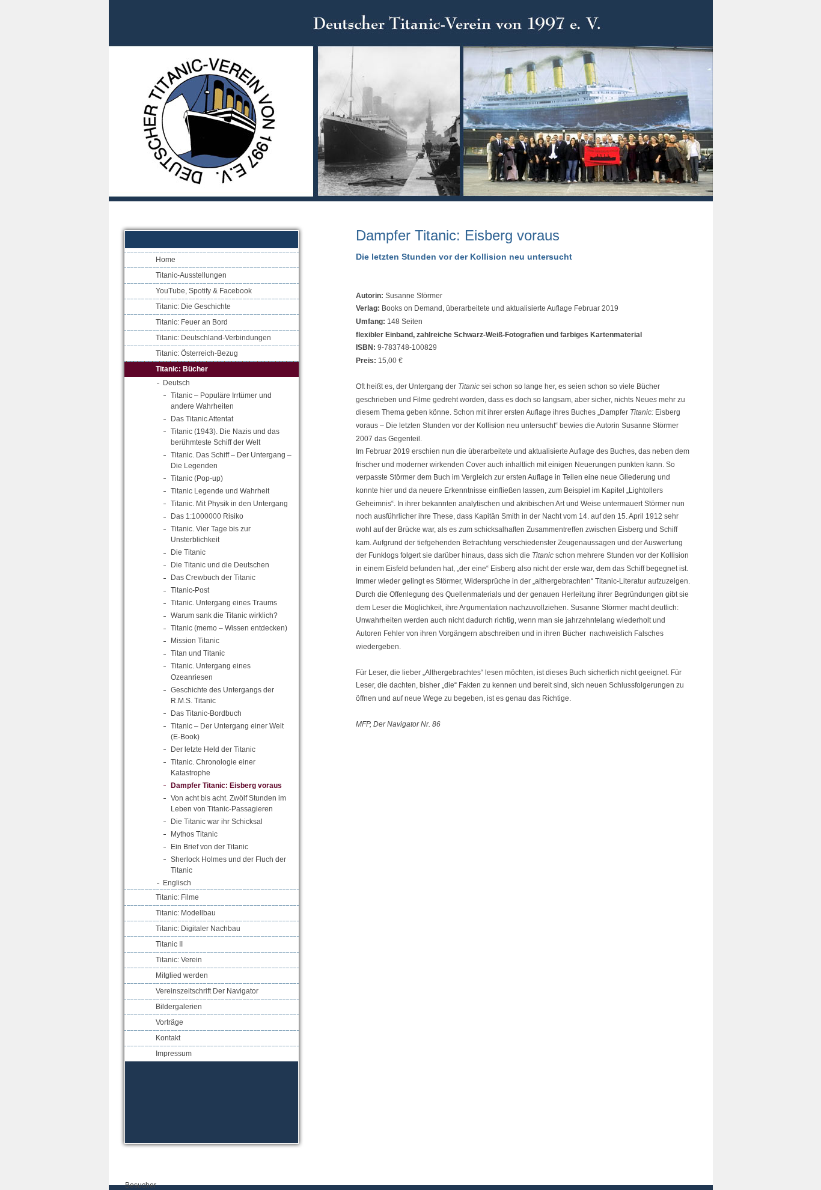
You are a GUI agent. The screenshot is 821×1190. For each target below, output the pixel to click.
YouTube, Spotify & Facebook (204, 291)
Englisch (177, 883)
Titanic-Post (190, 590)
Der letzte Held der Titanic (213, 749)
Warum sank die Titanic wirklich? (224, 615)
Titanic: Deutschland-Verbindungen (213, 338)
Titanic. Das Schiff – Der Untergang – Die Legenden (231, 460)
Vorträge (169, 1022)
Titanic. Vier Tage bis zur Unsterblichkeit (211, 534)
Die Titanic (188, 552)
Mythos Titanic (194, 834)
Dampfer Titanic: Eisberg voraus (226, 785)
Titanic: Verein (179, 960)
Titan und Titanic (198, 653)
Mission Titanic (195, 640)
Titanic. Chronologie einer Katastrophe (213, 767)
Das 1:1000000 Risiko (207, 516)
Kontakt (168, 1038)
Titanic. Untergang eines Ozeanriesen (211, 671)
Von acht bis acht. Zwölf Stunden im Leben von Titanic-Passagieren (228, 803)
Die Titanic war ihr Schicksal (217, 821)
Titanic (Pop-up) (197, 478)
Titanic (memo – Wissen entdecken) (229, 628)
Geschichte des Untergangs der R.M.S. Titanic (222, 695)
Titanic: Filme (177, 897)
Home (165, 259)
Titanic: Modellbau (186, 913)
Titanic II (169, 944)
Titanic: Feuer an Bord (192, 322)
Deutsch (176, 383)
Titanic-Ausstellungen (191, 275)
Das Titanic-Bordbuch (206, 713)
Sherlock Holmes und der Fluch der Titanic (228, 864)
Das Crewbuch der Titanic (213, 577)
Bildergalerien (179, 1006)
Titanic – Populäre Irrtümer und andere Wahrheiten (221, 400)
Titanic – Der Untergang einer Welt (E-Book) (227, 731)
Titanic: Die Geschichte (193, 306)
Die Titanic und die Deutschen (220, 565)
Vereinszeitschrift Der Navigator (207, 991)
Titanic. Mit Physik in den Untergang (229, 503)
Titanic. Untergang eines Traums (224, 603)
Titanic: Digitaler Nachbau (198, 928)
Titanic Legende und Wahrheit (220, 491)
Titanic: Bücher (182, 369)
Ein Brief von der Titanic (209, 847)
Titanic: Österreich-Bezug (197, 353)
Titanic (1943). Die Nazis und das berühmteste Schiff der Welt (225, 437)
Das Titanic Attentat (202, 419)
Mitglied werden (182, 975)
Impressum (174, 1053)
